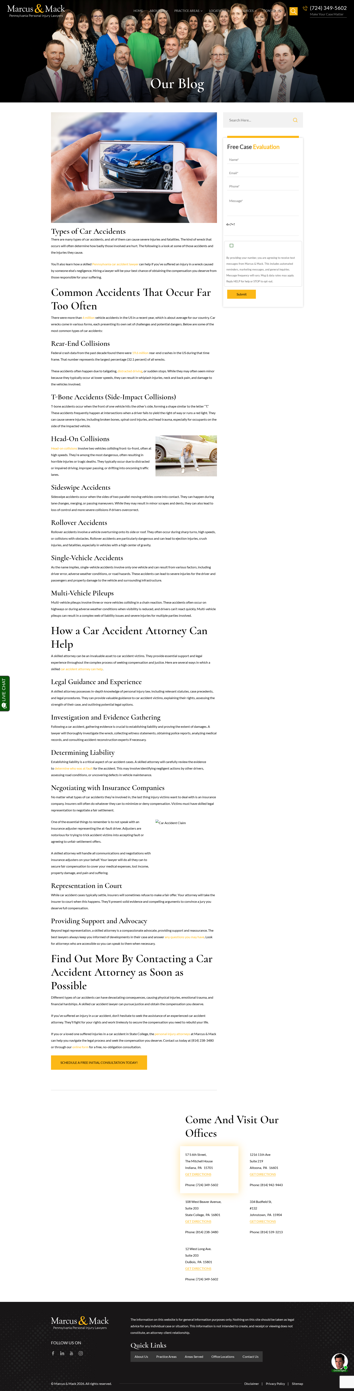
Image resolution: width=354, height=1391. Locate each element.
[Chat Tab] (177, 695)
